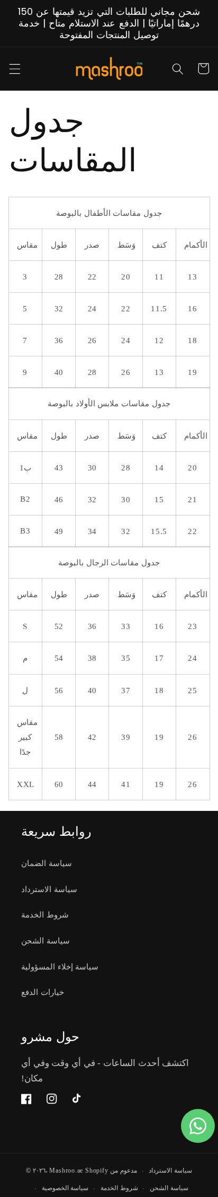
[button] (14, 68)
